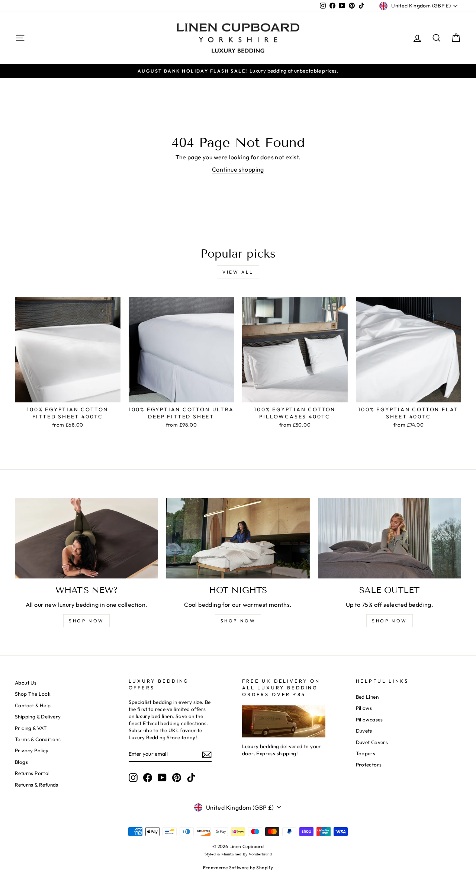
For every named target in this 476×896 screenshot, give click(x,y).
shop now (86, 621)
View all (238, 272)
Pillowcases (369, 719)
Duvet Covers (372, 742)
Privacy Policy (32, 750)
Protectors (369, 764)
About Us (25, 682)
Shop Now (389, 621)
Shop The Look (33, 694)
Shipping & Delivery (38, 716)
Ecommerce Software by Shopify (238, 867)
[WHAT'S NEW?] (86, 538)
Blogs (21, 762)
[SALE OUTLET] (389, 538)
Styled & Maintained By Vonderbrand (238, 854)
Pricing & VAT (31, 728)
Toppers (366, 753)
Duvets (364, 730)
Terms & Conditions (38, 739)
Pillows (364, 708)
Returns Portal (32, 773)
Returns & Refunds (36, 784)
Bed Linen (367, 696)
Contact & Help (33, 705)
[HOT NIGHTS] (237, 538)
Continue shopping (238, 169)
